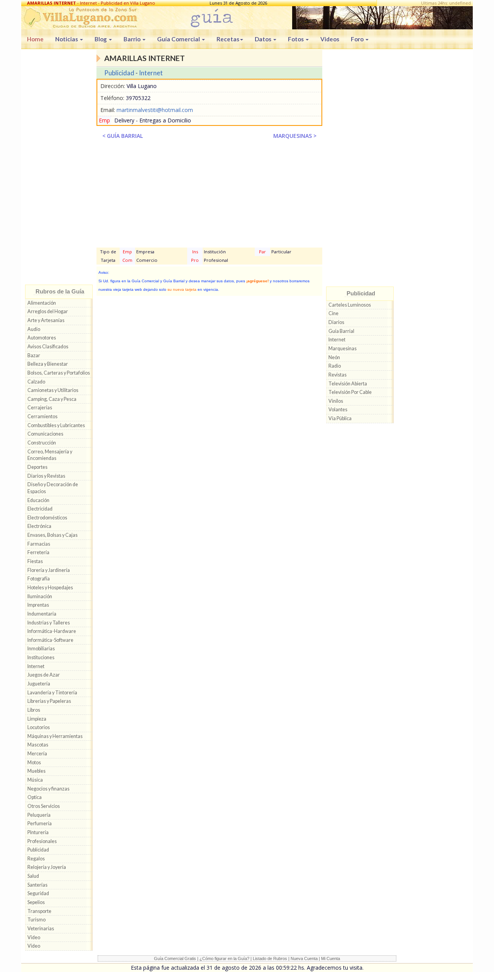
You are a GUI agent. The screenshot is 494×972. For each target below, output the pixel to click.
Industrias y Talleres (48, 623)
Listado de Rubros (270, 958)
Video (33, 937)
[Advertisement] (59, 169)
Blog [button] (101, 39)
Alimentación (41, 303)
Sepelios (36, 902)
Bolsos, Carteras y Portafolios (58, 373)
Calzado (36, 382)
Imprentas (38, 605)
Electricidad (39, 509)
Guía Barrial (341, 331)
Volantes (337, 409)
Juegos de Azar (43, 675)
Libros (33, 710)
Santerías (37, 885)
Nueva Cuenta (304, 958)
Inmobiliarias (41, 648)
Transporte (39, 911)
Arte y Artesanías (45, 320)
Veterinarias (40, 928)
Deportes (37, 467)
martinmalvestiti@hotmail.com (155, 110)
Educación (38, 500)
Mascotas (37, 745)
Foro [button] (358, 39)
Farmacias (38, 544)
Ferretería (38, 552)
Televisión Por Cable (350, 392)
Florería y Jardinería (48, 570)
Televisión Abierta (347, 384)
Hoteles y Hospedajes (50, 587)
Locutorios (38, 727)
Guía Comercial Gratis (175, 958)
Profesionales (42, 841)
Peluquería (39, 815)
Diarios (336, 322)
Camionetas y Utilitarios (52, 390)
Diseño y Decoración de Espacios (52, 488)
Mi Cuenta (330, 958)
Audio (33, 329)
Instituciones (40, 657)
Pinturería (38, 832)
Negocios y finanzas (48, 789)
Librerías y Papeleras (49, 701)
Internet (35, 666)
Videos (329, 39)
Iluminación (39, 596)
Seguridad (38, 893)
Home (35, 39)
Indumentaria (41, 614)
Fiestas (35, 561)
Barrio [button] (133, 39)
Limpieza (36, 719)
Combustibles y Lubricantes (56, 425)
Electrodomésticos (47, 518)
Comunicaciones (45, 434)
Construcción (41, 443)
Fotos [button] (296, 39)
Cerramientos (42, 416)
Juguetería (38, 684)
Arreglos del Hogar (47, 311)
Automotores (41, 338)
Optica (34, 797)
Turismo (36, 920)
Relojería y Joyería (46, 867)
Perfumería (39, 823)
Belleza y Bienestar (47, 364)
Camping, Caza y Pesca (51, 399)
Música (35, 780)
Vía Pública (340, 418)
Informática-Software (50, 640)
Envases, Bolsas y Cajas (52, 535)
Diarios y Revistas (46, 476)
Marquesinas (342, 348)
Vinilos (335, 401)
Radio (334, 366)
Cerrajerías (39, 408)
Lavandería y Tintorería (52, 692)
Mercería (37, 754)
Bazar (33, 355)
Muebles (36, 771)
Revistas (337, 375)
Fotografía (38, 579)
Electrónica (39, 526)
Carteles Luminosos (349, 305)
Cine (333, 313)
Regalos (36, 859)
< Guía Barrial (122, 135)
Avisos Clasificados (47, 346)
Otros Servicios (43, 806)
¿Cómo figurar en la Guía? (224, 958)
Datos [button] (263, 39)
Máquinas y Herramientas (55, 736)
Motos (34, 762)
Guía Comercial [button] (179, 39)
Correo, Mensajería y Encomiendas (49, 455)
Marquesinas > (294, 135)
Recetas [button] (228, 39)
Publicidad (38, 850)
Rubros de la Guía (60, 291)
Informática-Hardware (51, 631)
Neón (334, 357)
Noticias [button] (67, 39)
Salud (33, 876)
